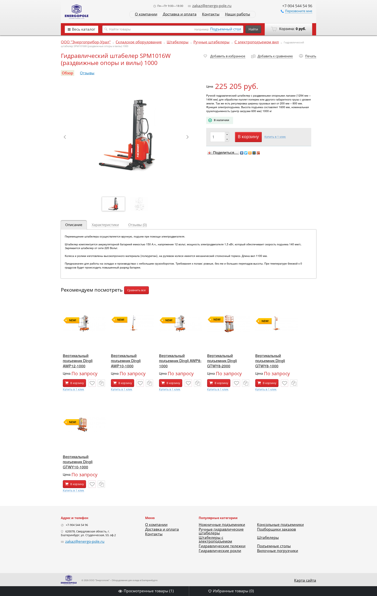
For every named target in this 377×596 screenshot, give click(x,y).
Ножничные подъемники (222, 524)
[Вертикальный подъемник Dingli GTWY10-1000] (84, 444)
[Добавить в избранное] (92, 383)
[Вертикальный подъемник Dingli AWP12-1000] (84, 343)
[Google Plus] (258, 152)
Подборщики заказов (276, 529)
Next (187, 137)
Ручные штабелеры (211, 42)
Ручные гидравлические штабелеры (221, 531)
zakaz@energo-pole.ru (212, 5)
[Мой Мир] (254, 152)
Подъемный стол (225, 29)
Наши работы (237, 14)
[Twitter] (246, 152)
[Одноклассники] (250, 152)
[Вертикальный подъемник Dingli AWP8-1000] (180, 343)
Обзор (67, 73)
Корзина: (292, 28)
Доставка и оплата (180, 14)
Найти (253, 29)
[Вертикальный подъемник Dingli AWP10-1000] (132, 343)
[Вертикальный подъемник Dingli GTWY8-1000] (276, 343)
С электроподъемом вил (256, 42)
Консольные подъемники (280, 524)
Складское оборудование (139, 42)
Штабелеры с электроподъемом (215, 539)
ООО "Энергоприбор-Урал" (86, 42)
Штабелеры (177, 42)
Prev (65, 137)
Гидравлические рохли (220, 550)
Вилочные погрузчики (277, 550)
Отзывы (87, 73)
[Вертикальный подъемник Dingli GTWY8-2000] (228, 343)
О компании (146, 14)
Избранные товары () (233, 590)
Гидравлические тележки (222, 546)
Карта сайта (305, 580)
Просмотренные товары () (149, 590)
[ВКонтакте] (242, 152)
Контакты (211, 14)
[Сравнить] (101, 383)
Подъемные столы (274, 546)
